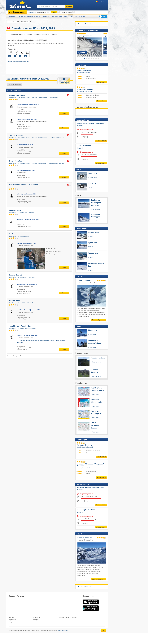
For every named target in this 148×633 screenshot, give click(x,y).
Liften (70, 16)
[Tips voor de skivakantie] (103, 16)
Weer (65, 16)
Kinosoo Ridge (14, 301)
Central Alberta (32, 302)
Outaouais (31, 212)
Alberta (25, 302)
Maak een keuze (67, 12)
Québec (25, 212)
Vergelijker (45, 16)
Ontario (25, 187)
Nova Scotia (26, 236)
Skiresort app (88, 596)
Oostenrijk (80, 126)
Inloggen (36, 619)
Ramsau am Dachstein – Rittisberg (90, 123)
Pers (10, 622)
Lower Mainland (53, 137)
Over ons (36, 617)
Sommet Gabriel (15, 275)
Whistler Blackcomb (17, 95)
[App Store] (91, 604)
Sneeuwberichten (56, 16)
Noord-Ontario (32, 328)
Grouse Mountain (15, 161)
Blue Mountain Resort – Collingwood (23, 185)
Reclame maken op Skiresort (68, 617)
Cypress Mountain (16, 135)
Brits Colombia (26, 97)
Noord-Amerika (12, 97)
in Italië (87, 72)
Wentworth (13, 234)
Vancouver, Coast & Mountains (39, 97)
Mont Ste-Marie (15, 210)
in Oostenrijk (89, 447)
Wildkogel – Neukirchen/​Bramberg (90, 487)
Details (64, 113)
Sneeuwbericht (100, 140)
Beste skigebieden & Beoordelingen (29, 16)
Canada (20, 97)
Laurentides (32, 277)
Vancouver (61, 137)
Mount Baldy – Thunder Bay (20, 326)
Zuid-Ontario (31, 187)
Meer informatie (63, 630)
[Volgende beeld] (105, 46)
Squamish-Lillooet (53, 97)
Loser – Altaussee (84, 146)
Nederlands (101, 2)
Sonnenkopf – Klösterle (86, 510)
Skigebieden (12, 16)
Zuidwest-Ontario (40, 187)
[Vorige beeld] (78, 46)
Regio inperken (15, 84)
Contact (11, 617)
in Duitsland (89, 91)
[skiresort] (20, 5)
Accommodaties (80, 16)
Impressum (12, 619)
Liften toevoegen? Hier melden (18, 61)
